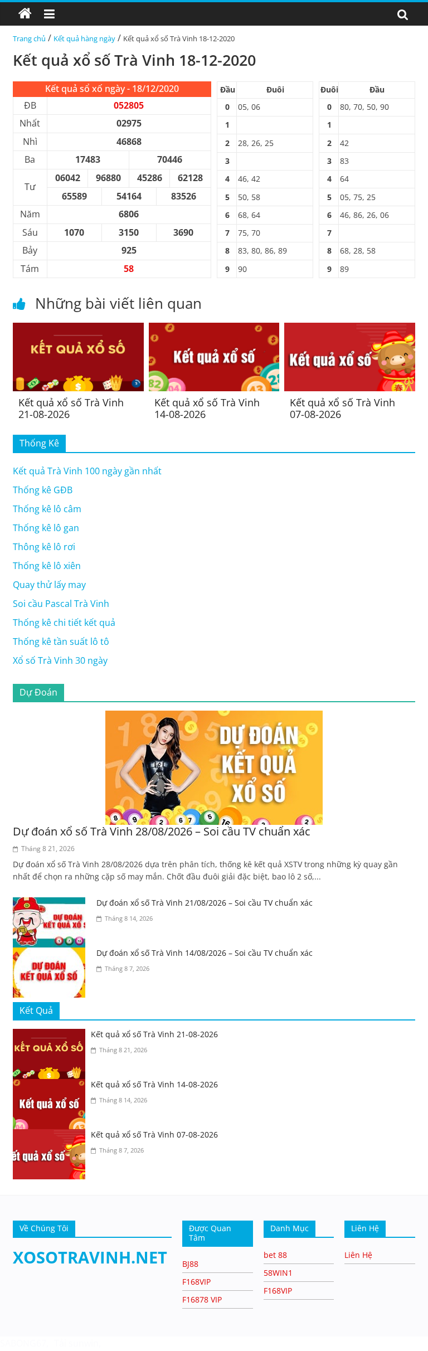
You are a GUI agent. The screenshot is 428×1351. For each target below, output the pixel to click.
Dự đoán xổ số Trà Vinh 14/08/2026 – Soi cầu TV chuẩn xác (204, 952)
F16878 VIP (202, 1299)
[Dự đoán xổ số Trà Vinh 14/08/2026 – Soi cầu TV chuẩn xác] (52, 954)
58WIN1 (278, 1272)
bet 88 (275, 1255)
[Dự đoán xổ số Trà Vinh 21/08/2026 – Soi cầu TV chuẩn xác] (52, 904)
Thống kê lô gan (46, 528)
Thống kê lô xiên (47, 566)
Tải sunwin (76, 1343)
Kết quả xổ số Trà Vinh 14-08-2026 (207, 408)
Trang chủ (29, 38)
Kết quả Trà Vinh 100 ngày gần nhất (87, 471)
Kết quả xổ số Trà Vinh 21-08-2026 (71, 408)
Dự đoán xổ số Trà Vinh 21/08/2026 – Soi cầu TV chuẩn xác (204, 902)
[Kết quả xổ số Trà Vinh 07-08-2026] (349, 329)
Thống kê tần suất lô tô (61, 641)
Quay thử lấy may (49, 585)
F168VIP (196, 1281)
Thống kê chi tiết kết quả (64, 622)
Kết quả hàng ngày (84, 38)
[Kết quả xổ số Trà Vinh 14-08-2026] (214, 329)
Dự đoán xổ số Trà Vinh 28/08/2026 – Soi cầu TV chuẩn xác (161, 831)
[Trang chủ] (25, 14)
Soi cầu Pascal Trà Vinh (61, 603)
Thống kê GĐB (42, 490)
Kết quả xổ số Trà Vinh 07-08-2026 (342, 408)
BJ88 (190, 1263)
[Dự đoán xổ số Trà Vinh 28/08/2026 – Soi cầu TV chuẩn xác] (214, 717)
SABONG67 (23, 1343)
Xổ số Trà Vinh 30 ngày (60, 660)
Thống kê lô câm (47, 509)
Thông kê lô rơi (44, 547)
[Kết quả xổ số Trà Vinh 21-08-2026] (78, 329)
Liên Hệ (358, 1255)
